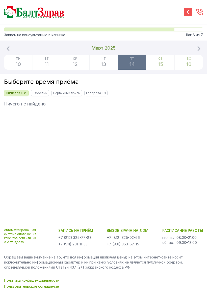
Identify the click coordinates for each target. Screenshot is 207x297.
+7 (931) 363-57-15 (123, 244)
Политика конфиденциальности (31, 280)
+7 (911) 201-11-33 (73, 244)
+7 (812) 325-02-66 (123, 237)
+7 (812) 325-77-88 (75, 237)
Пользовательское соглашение (31, 286)
